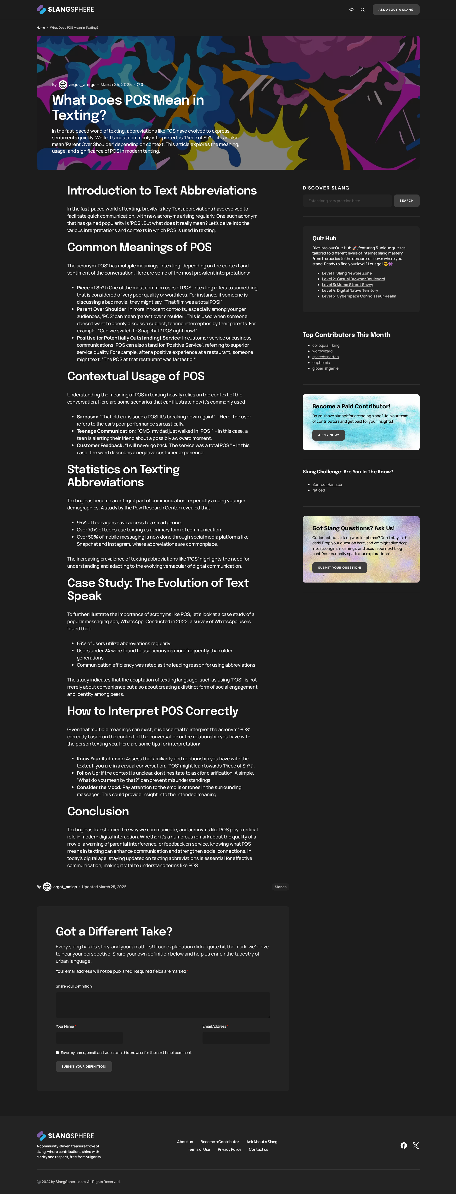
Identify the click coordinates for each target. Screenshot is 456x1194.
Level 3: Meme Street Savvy (347, 284)
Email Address (215, 1026)
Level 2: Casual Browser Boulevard (353, 278)
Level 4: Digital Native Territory (350, 290)
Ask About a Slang (396, 10)
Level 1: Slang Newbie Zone (347, 273)
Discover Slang (326, 188)
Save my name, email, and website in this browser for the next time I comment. (126, 1052)
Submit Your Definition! (84, 1066)
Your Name (66, 1026)
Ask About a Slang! (263, 1141)
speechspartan (325, 356)
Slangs (280, 886)
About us (185, 1141)
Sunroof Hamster (327, 484)
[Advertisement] (361, 635)
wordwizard (322, 351)
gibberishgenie (325, 368)
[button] (351, 9)
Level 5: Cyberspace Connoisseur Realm (359, 296)
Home (41, 27)
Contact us (258, 1149)
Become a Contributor (220, 1141)
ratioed (318, 490)
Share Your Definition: (74, 986)
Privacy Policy (229, 1149)
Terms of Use (199, 1149)
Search (407, 201)
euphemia (321, 362)
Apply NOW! (328, 435)
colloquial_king (325, 345)
